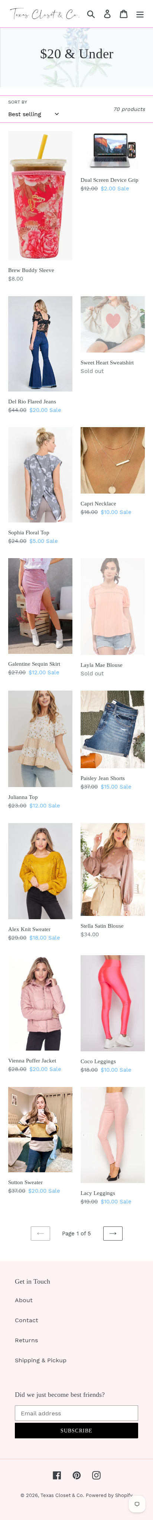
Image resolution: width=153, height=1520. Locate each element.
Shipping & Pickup (40, 1360)
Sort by (17, 102)
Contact (26, 1320)
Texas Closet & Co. (62, 1495)
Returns (26, 1340)
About (24, 1300)
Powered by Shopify (109, 1495)
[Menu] (140, 14)
